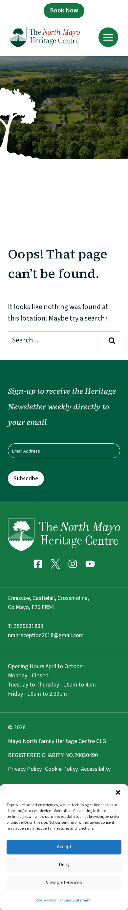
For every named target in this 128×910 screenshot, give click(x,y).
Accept (64, 846)
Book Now (64, 10)
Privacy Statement (75, 900)
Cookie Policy (45, 900)
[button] (118, 792)
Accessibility (96, 769)
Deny (64, 864)
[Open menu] (108, 37)
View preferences (64, 882)
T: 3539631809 (25, 626)
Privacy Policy (25, 769)
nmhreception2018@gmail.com (46, 635)
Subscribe (25, 478)
